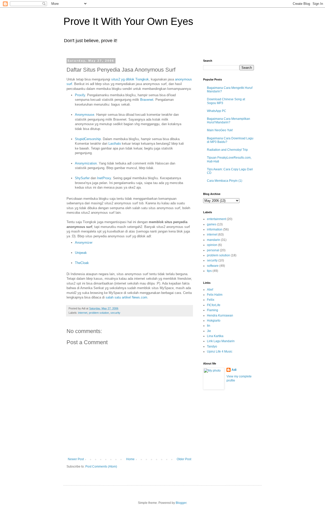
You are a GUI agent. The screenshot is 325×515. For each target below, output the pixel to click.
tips (209, 271)
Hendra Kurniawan (220, 315)
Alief (210, 289)
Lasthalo (114, 143)
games (211, 224)
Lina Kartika (215, 336)
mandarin (213, 240)
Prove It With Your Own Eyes (128, 21)
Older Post (184, 459)
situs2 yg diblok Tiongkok (130, 79)
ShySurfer (82, 178)
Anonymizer (83, 242)
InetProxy (104, 178)
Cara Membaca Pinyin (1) (224, 180)
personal (213, 250)
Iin (208, 325)
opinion (212, 245)
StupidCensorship (88, 139)
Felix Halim (214, 294)
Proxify (80, 95)
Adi (234, 370)
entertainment (216, 219)
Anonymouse (84, 115)
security (115, 312)
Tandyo (212, 346)
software (213, 266)
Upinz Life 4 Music (219, 351)
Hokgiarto (213, 320)
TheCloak (82, 263)
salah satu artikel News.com (126, 297)
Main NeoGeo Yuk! (220, 130)
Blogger (181, 503)
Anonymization (86, 163)
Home (130, 459)
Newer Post (76, 459)
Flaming (212, 310)
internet (82, 312)
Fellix (210, 300)
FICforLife (213, 305)
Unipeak (81, 253)
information (214, 229)
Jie (209, 331)
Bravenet (146, 100)
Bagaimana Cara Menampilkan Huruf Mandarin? (228, 120)
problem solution (99, 312)
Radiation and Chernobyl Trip (227, 150)
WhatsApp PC (216, 111)
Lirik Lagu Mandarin (221, 341)
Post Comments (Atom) (101, 466)
